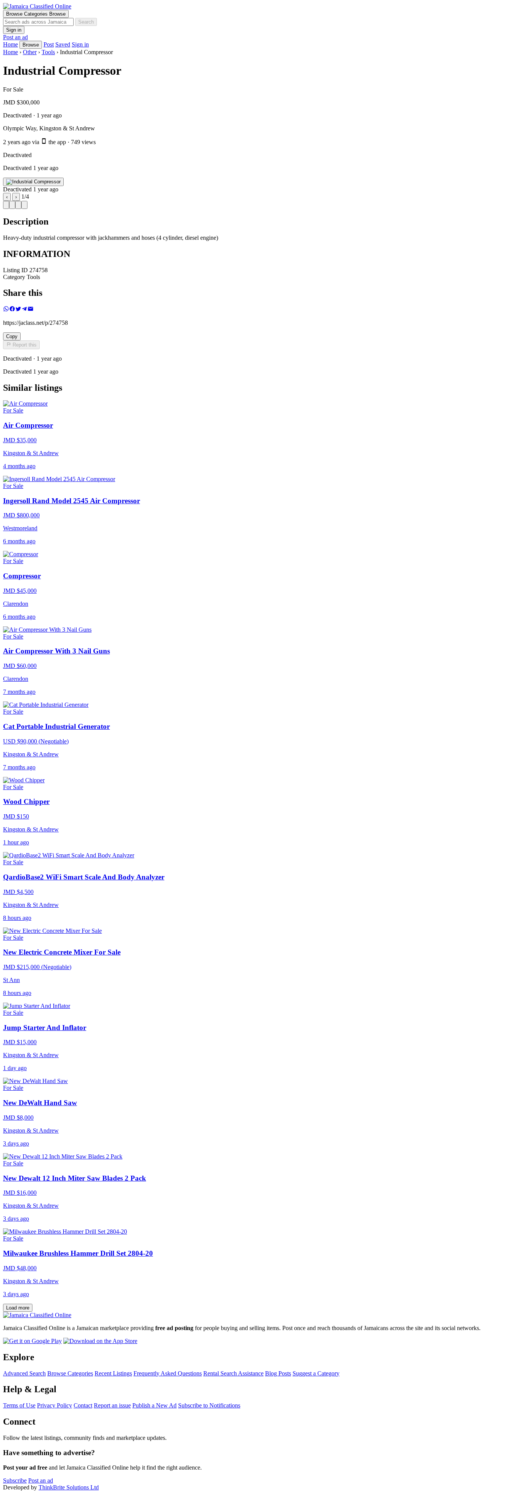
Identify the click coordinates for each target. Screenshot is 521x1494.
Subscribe (15, 1480)
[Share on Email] (30, 310)
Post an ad (15, 37)
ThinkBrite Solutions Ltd (69, 1487)
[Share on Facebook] (12, 310)
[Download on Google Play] (32, 1341)
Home (10, 52)
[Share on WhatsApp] (6, 310)
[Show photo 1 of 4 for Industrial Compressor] (6, 205)
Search (86, 22)
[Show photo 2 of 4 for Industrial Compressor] (12, 205)
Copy (12, 336)
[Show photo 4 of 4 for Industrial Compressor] (24, 205)
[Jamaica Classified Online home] (260, 6)
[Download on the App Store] (100, 1341)
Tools (48, 52)
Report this (24, 345)
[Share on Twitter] (18, 310)
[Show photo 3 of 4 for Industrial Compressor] (18, 205)
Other (30, 52)
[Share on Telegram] (24, 310)
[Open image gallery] (33, 182)
